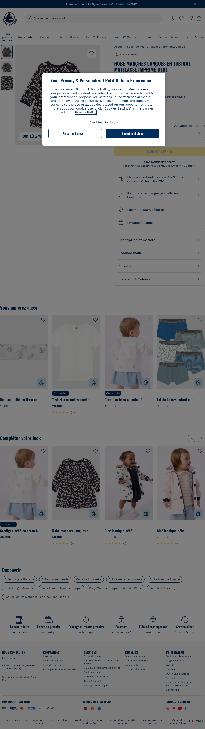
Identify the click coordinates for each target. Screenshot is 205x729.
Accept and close (132, 133)
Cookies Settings (104, 122)
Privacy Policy (85, 112)
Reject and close (73, 133)
